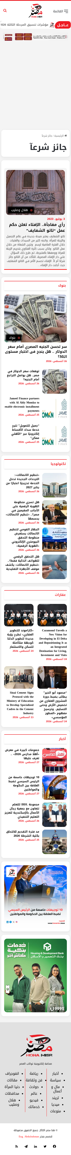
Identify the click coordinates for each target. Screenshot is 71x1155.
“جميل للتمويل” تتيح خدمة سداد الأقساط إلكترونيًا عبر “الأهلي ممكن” (25, 432)
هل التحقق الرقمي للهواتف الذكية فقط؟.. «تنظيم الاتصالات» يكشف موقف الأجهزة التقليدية (22, 563)
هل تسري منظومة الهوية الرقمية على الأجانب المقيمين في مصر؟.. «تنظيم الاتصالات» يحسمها (22, 510)
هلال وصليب (13, 1102)
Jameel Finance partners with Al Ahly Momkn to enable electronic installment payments (22, 404)
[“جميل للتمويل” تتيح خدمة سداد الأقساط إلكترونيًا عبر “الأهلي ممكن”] (54, 436)
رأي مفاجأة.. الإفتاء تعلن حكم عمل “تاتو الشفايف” (37, 227)
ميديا (55, 1104)
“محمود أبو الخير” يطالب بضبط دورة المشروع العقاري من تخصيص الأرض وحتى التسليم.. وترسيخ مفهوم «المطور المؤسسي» (53, 705)
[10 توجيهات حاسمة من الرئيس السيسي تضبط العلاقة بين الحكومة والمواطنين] (54, 787)
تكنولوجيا (58, 464)
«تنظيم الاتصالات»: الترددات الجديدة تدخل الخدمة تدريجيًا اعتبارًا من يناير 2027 (22, 481)
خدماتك (34, 1107)
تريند (55, 1098)
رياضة (34, 1073)
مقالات (12, 1080)
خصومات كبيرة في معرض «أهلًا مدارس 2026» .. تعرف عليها (22, 754)
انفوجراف (12, 1073)
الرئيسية (59, 135)
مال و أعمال (56, 1089)
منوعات (55, 1111)
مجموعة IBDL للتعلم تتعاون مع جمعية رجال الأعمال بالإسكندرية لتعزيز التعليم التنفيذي (22, 810)
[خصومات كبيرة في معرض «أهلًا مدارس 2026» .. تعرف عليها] (54, 760)
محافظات (12, 1093)
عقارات (60, 595)
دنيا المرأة (12, 1087)
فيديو (34, 1100)
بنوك (62, 285)
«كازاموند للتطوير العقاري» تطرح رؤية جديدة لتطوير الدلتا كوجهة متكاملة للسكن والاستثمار (20, 639)
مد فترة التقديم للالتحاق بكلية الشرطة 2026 (22, 833)
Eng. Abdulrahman (29, 1136)
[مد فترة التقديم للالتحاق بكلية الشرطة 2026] (54, 842)
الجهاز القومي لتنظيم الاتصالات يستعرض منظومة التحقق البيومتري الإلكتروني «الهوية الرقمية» (24, 538)
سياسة (55, 1080)
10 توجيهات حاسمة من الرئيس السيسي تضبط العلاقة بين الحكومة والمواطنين (23, 783)
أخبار (62, 739)
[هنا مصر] (35, 11)
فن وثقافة (34, 1080)
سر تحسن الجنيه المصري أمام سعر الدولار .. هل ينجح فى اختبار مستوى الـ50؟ (36, 351)
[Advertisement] (35, 92)
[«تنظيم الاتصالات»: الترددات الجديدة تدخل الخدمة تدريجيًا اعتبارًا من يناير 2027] (54, 485)
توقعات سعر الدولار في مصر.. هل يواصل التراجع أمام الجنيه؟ (23, 375)
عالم (34, 1093)
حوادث (34, 1087)
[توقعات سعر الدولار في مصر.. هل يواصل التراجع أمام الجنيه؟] (54, 381)
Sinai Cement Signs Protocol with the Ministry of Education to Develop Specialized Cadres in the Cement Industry (20, 703)
